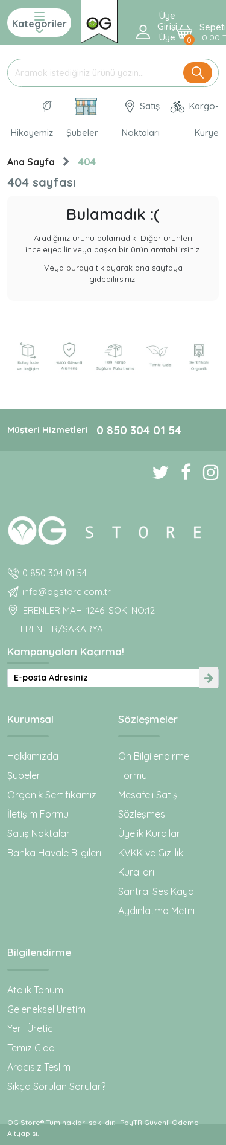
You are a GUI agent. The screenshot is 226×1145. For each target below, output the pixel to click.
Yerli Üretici (31, 1028)
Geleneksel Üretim (46, 1009)
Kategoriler (39, 24)
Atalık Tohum (35, 990)
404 (87, 162)
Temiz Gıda (31, 1048)
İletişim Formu (38, 814)
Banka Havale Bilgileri (54, 853)
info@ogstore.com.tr (66, 591)
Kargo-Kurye (203, 119)
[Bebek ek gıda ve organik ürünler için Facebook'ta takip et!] (180, 472)
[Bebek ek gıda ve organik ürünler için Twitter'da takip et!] (154, 472)
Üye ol (167, 43)
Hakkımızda (32, 756)
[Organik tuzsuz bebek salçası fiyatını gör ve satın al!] (99, 21)
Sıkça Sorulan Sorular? (56, 1086)
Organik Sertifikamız (51, 795)
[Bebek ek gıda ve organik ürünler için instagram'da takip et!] (205, 472)
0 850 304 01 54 (138, 430)
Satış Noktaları (141, 119)
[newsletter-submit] (208, 678)
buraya (79, 267)
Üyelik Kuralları (150, 833)
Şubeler (82, 132)
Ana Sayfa (31, 162)
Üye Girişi (167, 21)
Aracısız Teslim (39, 1067)
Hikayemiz (32, 132)
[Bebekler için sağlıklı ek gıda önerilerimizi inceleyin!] (113, 528)
